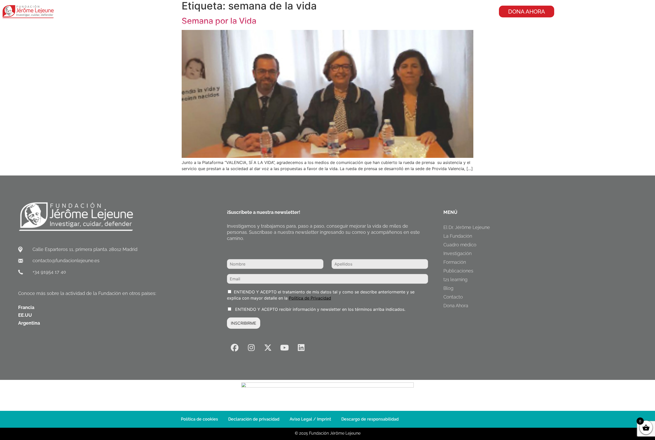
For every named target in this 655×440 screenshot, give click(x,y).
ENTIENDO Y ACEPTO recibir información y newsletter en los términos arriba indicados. (319, 309)
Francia (26, 307)
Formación (454, 262)
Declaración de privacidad (253, 419)
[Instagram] (251, 347)
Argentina (29, 323)
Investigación (457, 253)
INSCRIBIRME (243, 323)
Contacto (453, 297)
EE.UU (25, 315)
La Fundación (457, 236)
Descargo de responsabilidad (370, 419)
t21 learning (455, 279)
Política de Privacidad (310, 298)
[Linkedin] (301, 347)
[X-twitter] (268, 347)
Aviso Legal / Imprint (310, 419)
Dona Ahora (455, 305)
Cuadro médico (459, 244)
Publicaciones (458, 270)
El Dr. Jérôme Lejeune (466, 227)
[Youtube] (284, 347)
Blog (448, 288)
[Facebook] (234, 347)
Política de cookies (199, 419)
